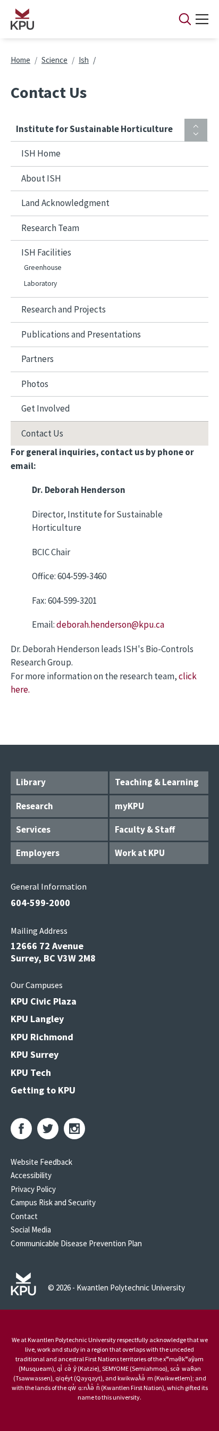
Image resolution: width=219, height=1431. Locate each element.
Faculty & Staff (145, 829)
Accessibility (31, 1175)
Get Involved (45, 408)
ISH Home (41, 153)
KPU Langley (37, 1019)
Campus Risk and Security (53, 1202)
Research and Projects (63, 309)
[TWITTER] (47, 1128)
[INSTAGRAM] (74, 1128)
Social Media (31, 1229)
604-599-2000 (40, 903)
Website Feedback (41, 1162)
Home (20, 60)
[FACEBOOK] (21, 1128)
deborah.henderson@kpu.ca (110, 624)
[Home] (81, 19)
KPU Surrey (34, 1054)
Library (31, 782)
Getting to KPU (43, 1090)
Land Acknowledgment (65, 203)
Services (33, 829)
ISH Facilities (46, 252)
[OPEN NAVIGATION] (202, 19)
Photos (34, 384)
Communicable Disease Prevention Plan (76, 1243)
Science (54, 60)
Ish (84, 60)
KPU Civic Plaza (44, 1001)
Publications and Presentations (81, 334)
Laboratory (40, 283)
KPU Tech (31, 1072)
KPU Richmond (42, 1037)
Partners (37, 359)
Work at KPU (140, 853)
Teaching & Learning (157, 782)
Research (34, 806)
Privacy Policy (33, 1189)
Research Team (50, 228)
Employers (38, 853)
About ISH (41, 178)
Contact (24, 1216)
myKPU (129, 806)
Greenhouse (43, 267)
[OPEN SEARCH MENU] (185, 19)
